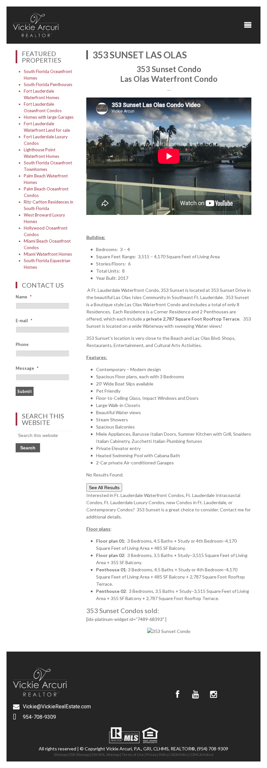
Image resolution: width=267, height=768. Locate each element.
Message (27, 368)
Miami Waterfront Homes (48, 254)
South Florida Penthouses (48, 84)
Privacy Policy (157, 754)
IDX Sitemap (79, 754)
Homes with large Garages (49, 117)
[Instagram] (213, 694)
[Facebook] (177, 694)
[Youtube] (195, 694)
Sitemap (60, 754)
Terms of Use (133, 754)
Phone (22, 344)
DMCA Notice (202, 754)
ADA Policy (180, 754)
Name (24, 296)
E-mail (24, 320)
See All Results (104, 487)
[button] (248, 25)
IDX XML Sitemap (105, 754)
